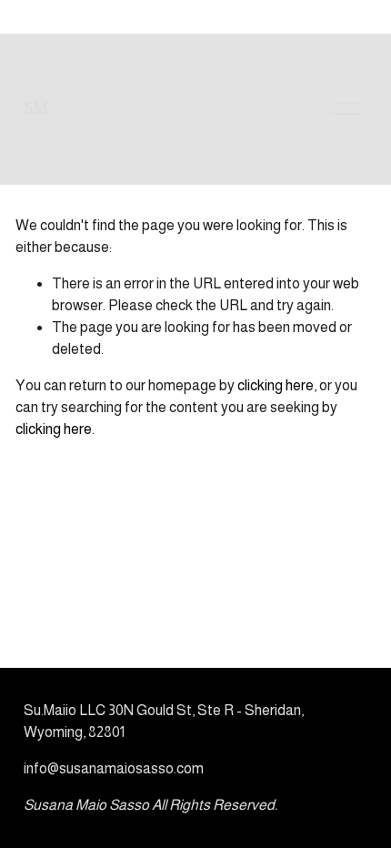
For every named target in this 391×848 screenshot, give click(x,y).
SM (36, 108)
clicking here (275, 385)
